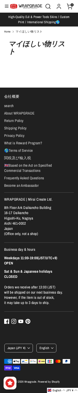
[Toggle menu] (5, 6)
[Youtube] (20, 321)
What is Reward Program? (23, 143)
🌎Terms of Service (18, 150)
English (44, 348)
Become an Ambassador (21, 185)
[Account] (59, 4)
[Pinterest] (27, 321)
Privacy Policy (14, 135)
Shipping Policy (15, 128)
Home (7, 31)
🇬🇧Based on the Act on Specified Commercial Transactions (28, 168)
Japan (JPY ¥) (16, 348)
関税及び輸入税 (17, 157)
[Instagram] (13, 321)
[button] (56, 390)
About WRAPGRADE (19, 113)
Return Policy (14, 120)
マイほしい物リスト (29, 31)
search (9, 105)
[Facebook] (6, 321)
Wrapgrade (30, 381)
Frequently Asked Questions (24, 178)
